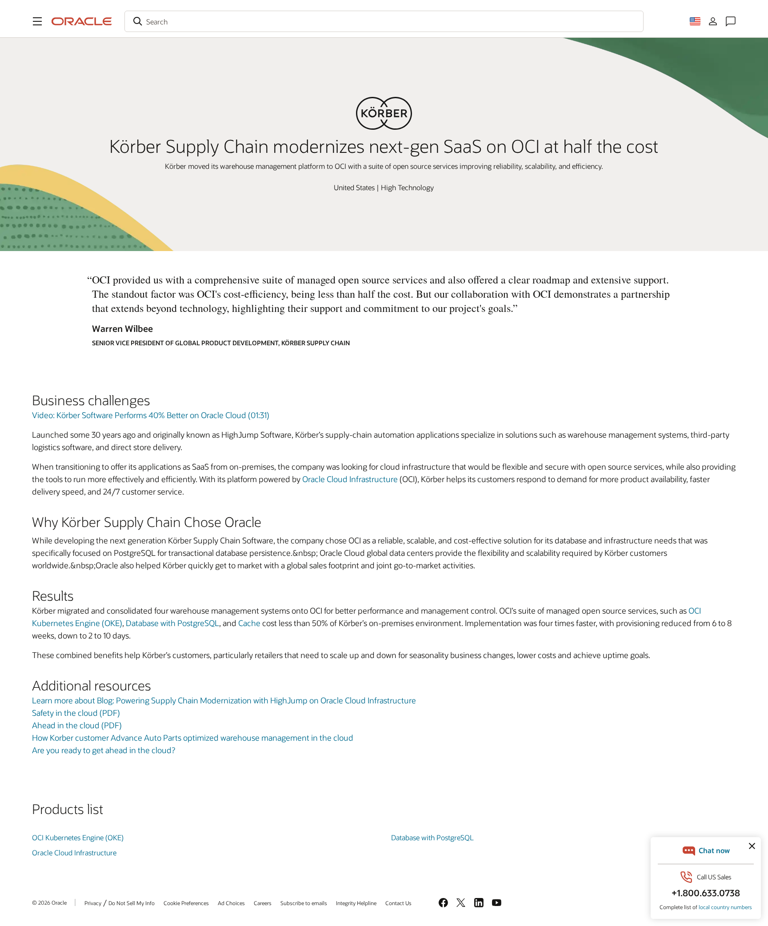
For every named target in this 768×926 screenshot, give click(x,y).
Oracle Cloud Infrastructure (350, 479)
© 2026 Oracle (49, 902)
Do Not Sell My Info (131, 902)
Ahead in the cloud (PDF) (77, 725)
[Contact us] (730, 21)
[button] (37, 21)
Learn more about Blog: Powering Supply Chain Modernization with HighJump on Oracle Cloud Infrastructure (224, 700)
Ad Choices (231, 902)
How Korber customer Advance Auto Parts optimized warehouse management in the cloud (192, 737)
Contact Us (398, 902)
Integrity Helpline (356, 902)
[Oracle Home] (82, 21)
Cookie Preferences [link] (186, 902)
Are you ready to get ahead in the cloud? (103, 750)
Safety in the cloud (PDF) (76, 712)
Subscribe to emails (303, 902)
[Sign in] (713, 21)
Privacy (92, 902)
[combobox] (384, 21)
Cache (250, 623)
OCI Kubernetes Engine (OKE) (78, 837)
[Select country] (695, 21)
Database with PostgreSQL (172, 623)
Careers (263, 902)
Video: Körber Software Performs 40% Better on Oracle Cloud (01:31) (150, 415)
